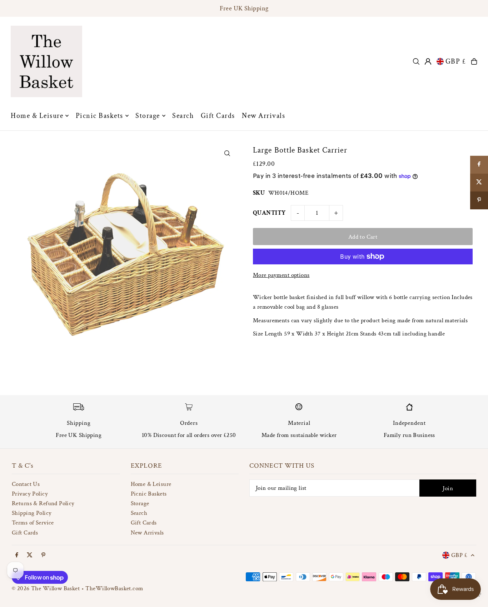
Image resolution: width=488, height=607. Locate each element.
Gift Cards (25, 533)
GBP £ (455, 61)
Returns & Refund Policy (43, 503)
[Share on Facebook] (479, 165)
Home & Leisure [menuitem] (37, 115)
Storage (140, 503)
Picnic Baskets (149, 494)
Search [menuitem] (183, 115)
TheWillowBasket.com (114, 588)
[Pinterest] (43, 555)
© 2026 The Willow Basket (46, 588)
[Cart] (474, 61)
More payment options (281, 275)
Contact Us (26, 484)
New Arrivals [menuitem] (263, 115)
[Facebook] (16, 555)
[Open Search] (416, 61)
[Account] (428, 61)
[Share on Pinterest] (479, 200)
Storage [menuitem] (147, 115)
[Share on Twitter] (479, 182)
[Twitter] (30, 555)
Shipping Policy (31, 513)
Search (139, 513)
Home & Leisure (151, 484)
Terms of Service (33, 523)
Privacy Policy (30, 494)
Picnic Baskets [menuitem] (99, 115)
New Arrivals (147, 533)
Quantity (269, 213)
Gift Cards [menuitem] (218, 115)
